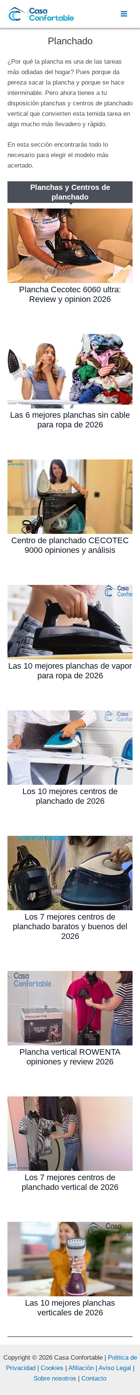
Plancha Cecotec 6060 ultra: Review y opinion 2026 (70, 294)
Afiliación (81, 1368)
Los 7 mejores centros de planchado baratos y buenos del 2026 (70, 926)
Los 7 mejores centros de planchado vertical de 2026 (70, 1182)
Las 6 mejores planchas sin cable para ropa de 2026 (70, 419)
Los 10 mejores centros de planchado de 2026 (70, 796)
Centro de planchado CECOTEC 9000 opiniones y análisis (70, 545)
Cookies (52, 1368)
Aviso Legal (114, 1368)
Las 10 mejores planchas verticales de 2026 (70, 1307)
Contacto (93, 1378)
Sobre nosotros (55, 1378)
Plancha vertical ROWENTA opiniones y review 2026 (70, 1056)
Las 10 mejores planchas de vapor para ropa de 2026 (70, 670)
